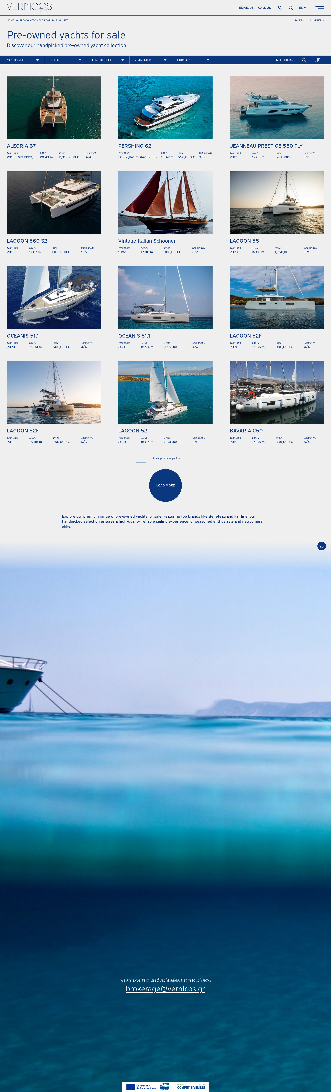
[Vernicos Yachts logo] (29, 8)
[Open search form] (291, 8)
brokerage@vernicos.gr (165, 988)
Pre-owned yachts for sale (38, 20)
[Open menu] (319, 7)
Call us (264, 8)
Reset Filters (283, 60)
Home (10, 20)
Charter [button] (316, 20)
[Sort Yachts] (317, 60)
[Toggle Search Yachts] (304, 60)
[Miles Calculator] (321, 546)
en (301, 8)
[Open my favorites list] (280, 8)
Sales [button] (298, 20)
